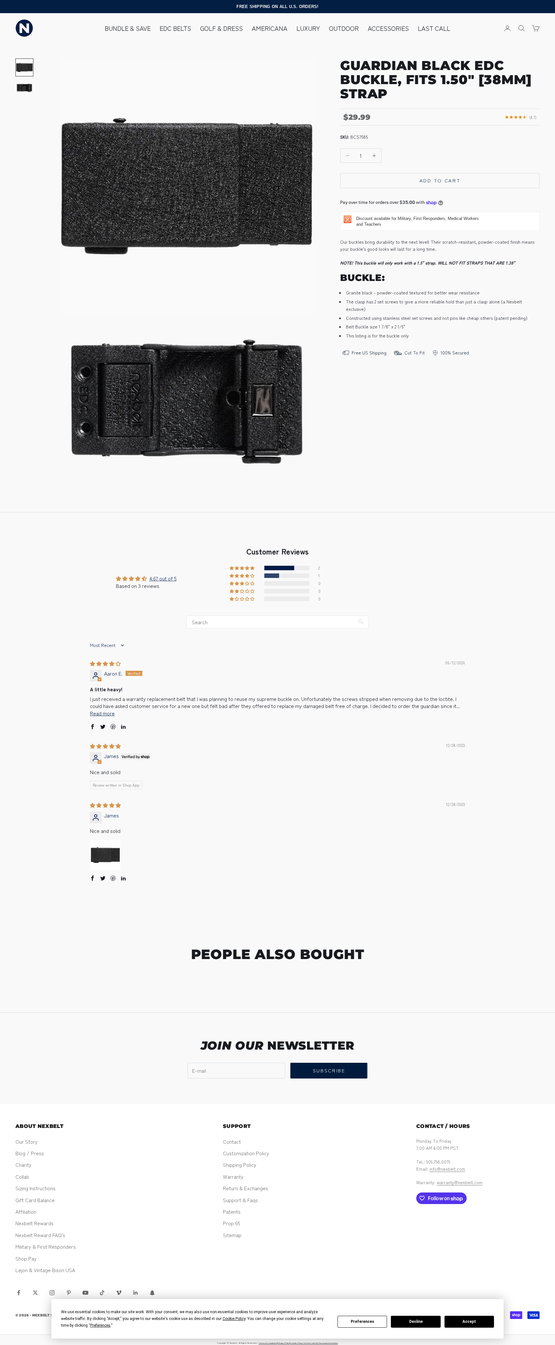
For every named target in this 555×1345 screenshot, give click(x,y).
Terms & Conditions (268, 1342)
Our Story (26, 1141)
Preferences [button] (100, 1325)
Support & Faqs (240, 1200)
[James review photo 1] (105, 855)
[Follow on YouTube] (85, 1292)
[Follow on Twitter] (35, 1292)
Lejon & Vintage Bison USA (45, 1270)
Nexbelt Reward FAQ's (40, 1235)
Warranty (233, 1176)
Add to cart (440, 180)
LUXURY (308, 28)
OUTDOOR (344, 28)
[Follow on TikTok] (102, 1292)
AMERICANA (269, 28)
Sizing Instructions (35, 1188)
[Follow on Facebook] (18, 1292)
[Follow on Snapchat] (152, 1292)
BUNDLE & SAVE (128, 28)
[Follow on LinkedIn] (135, 1292)
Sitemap (232, 1235)
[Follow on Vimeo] (119, 1292)
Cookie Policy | (297, 1342)
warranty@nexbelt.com (459, 1182)
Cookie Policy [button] (234, 1318)
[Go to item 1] (24, 67)
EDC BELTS (175, 28)
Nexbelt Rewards (34, 1223)
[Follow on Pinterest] (69, 1292)
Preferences (362, 1321)
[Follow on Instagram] (52, 1292)
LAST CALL (434, 28)
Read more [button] (102, 713)
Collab (22, 1176)
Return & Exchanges (245, 1188)
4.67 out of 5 (163, 578)
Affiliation (25, 1211)
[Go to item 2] (24, 88)
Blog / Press (29, 1153)
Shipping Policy (239, 1164)
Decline (416, 1321)
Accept (469, 1321)
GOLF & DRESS (221, 28)
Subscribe (329, 1070)
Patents (232, 1211)
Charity (23, 1164)
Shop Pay (26, 1258)
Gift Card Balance (35, 1200)
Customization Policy (246, 1153)
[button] (242, 568)
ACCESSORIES (388, 28)
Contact (232, 1141)
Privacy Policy (284, 1342)
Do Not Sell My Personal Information (321, 1342)
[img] (105, 663)
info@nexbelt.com (447, 1169)
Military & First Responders (45, 1246)
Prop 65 (231, 1223)
